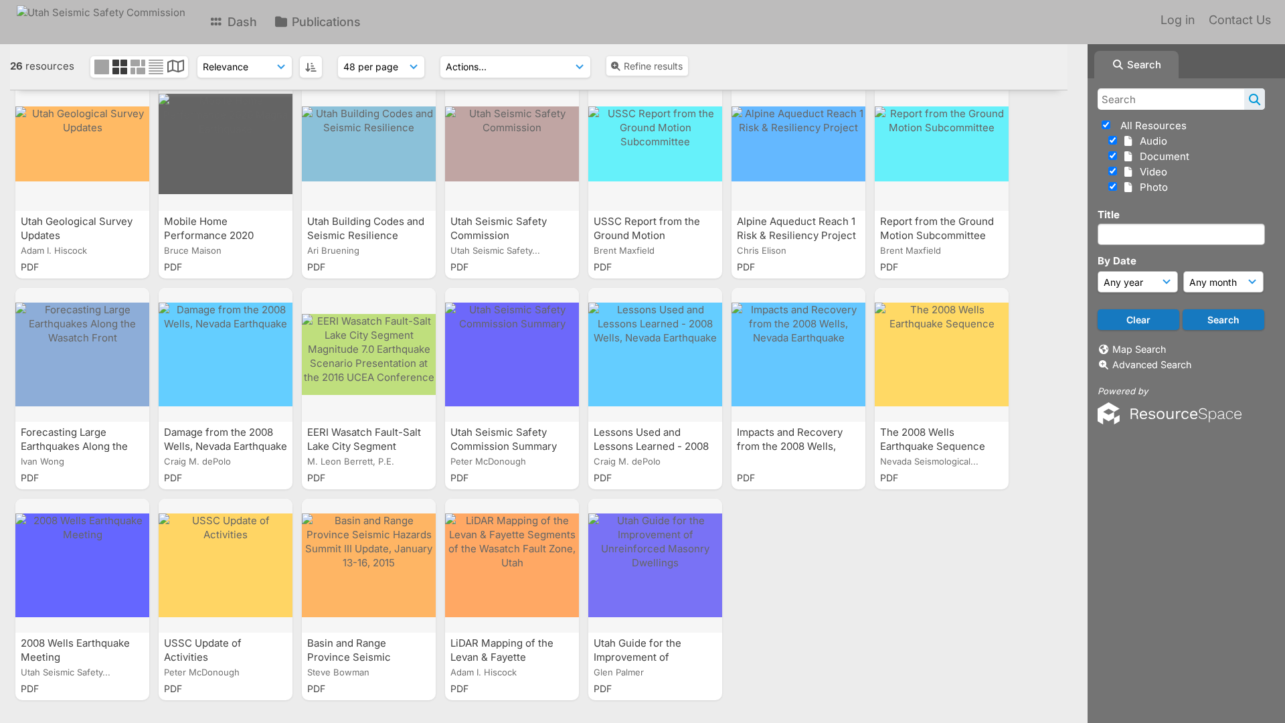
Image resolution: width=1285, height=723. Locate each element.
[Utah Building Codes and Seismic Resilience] (369, 144)
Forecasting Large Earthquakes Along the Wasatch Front (74, 446)
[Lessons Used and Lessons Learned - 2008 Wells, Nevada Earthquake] (655, 355)
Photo (1151, 187)
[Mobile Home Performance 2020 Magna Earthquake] (225, 144)
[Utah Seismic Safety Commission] (512, 144)
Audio (1150, 141)
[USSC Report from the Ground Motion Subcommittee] (655, 144)
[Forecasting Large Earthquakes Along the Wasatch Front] (82, 355)
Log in (1178, 20)
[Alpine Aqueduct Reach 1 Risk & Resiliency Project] (798, 144)
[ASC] (311, 67)
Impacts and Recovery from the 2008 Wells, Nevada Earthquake (790, 446)
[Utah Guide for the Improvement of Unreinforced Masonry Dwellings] (655, 566)
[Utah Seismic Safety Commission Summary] (512, 355)
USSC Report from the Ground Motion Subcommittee (647, 235)
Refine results (653, 66)
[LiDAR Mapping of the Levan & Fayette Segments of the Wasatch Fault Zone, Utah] (512, 566)
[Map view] (175, 68)
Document (1161, 156)
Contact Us (1240, 20)
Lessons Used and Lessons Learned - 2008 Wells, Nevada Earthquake (655, 446)
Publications (324, 22)
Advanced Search (1151, 364)
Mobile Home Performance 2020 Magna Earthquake (209, 235)
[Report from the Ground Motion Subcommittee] (942, 144)
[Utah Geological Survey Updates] (82, 144)
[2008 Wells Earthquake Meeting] (82, 566)
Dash (240, 22)
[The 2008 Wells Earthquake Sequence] (942, 355)
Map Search (1139, 349)
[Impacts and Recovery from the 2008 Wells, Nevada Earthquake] (798, 355)
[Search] (1254, 99)
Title (1109, 214)
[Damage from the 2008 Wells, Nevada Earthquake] (225, 355)
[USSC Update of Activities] (225, 566)
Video (1150, 171)
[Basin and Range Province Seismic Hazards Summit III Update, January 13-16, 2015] (369, 566)
